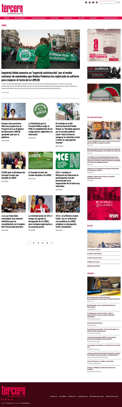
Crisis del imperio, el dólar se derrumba (100, 361)
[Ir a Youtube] (93, 2)
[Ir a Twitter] (89, 2)
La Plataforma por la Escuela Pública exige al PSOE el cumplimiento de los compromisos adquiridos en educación (40, 129)
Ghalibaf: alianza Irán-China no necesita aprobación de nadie (101, 177)
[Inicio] (12, 9)
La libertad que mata (94, 258)
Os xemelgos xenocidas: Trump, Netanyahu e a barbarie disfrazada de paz (103, 330)
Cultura (55, 18)
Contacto (54, 396)
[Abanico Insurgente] (104, 96)
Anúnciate (72, 396)
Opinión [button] (93, 18)
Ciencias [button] (68, 18)
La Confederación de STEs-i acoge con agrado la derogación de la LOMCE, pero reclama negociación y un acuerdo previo (40, 221)
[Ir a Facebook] (86, 2)
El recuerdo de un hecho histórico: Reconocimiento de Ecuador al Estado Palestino (103, 298)
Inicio (6, 18)
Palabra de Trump (93, 262)
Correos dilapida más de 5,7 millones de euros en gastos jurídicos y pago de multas (103, 142)
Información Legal (96, 396)
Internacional (38, 18)
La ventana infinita (93, 249)
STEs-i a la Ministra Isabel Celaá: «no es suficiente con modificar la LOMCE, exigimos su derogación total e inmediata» (67, 221)
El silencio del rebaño (94, 253)
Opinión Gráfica (111, 18)
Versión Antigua (111, 396)
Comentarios (83, 396)
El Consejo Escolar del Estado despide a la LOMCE (39, 173)
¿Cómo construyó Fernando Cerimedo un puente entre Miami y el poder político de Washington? (103, 354)
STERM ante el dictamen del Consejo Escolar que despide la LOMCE (13, 175)
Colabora (63, 396)
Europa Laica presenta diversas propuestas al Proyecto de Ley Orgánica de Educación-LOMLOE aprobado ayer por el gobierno (12, 130)
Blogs (81, 18)
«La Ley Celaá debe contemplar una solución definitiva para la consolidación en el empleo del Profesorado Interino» (13, 221)
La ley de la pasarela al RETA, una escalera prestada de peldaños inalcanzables (101, 338)
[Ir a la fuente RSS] (97, 2)
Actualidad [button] (20, 18)
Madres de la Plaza (93, 266)
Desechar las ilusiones (94, 323)
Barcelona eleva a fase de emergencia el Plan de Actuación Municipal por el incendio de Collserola (103, 150)
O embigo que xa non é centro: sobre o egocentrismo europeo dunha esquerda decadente (100, 314)
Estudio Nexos (25, 403)
